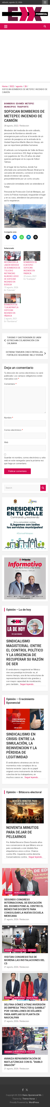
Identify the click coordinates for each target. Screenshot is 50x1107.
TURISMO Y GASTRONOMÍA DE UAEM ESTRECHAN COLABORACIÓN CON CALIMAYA (24, 340)
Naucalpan (32, 998)
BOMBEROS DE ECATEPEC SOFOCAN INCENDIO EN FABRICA (30, 268)
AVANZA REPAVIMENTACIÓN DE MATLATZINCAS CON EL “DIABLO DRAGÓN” (23, 1062)
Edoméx (20, 103)
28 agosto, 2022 (11, 126)
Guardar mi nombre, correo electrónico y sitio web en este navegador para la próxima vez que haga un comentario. (25, 460)
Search (43, 488)
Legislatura (20, 950)
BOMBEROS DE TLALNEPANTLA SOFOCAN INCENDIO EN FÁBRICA (11, 310)
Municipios (10, 107)
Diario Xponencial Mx (31, 1095)
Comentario (10, 384)
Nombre (8, 417)
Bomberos (9, 103)
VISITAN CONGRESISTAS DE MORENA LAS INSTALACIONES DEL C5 (24, 960)
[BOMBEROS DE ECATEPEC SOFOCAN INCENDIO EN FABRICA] (32, 256)
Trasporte (22, 107)
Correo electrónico (13, 430)
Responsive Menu (45, 2)
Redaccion (24, 126)
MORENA (32, 950)
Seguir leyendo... (27, 684)
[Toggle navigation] (5, 26)
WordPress (34, 1102)
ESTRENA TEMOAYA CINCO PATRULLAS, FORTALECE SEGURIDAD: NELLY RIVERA (24, 353)
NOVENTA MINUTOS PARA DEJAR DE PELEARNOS (22, 832)
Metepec (29, 103)
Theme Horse (28, 1098)
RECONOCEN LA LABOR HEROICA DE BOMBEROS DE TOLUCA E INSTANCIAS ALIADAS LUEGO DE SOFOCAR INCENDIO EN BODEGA (12, 273)
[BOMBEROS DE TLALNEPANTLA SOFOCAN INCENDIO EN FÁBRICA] (12, 298)
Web (6, 442)
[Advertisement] (25, 56)
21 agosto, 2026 (11, 919)
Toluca (30, 893)
